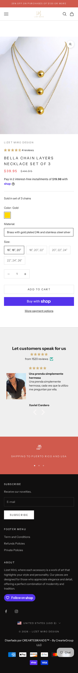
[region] (39, 451)
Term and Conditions (17, 537)
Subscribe (19, 514)
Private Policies (13, 550)
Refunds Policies (14, 543)
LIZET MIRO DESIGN (19, 142)
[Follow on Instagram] (16, 611)
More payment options (39, 311)
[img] (39, 354)
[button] (36, 412)
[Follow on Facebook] (6, 611)
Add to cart (39, 289)
